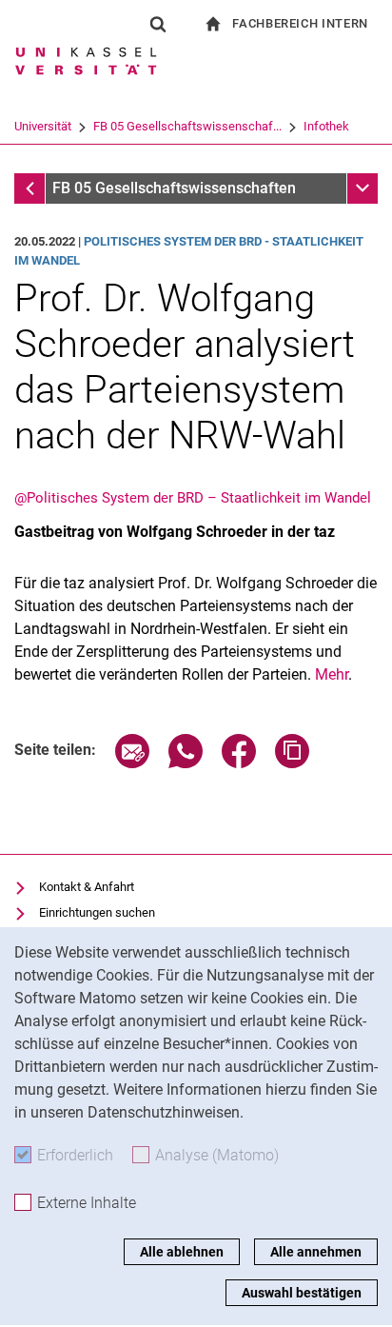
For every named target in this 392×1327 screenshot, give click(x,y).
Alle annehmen (316, 1251)
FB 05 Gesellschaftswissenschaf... (187, 126)
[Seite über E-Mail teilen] (132, 763)
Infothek (326, 126)
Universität (42, 126)
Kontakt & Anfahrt (86, 887)
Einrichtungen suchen (97, 912)
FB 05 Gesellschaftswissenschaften (174, 188)
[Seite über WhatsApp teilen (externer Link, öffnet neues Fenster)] (185, 763)
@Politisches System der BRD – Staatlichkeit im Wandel (192, 497)
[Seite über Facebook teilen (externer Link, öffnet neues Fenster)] (239, 763)
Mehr (331, 674)
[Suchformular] (157, 23)
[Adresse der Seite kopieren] (292, 763)
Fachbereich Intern (300, 23)
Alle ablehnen (182, 1251)
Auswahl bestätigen (302, 1292)
